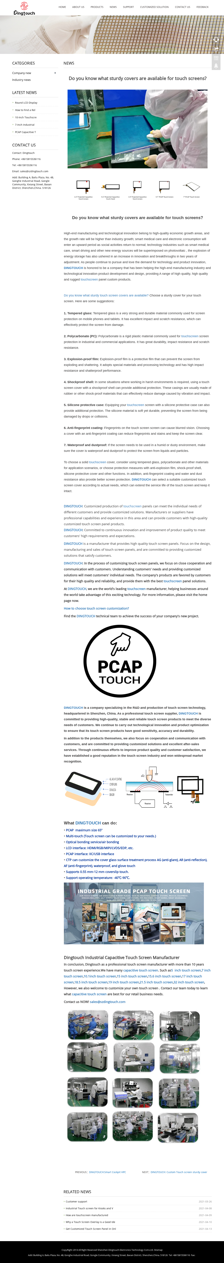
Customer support (76, 1201)
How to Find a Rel (25, 110)
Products (97, 7)
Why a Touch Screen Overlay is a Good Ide (90, 1222)
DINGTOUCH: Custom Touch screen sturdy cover (179, 1172)
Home (62, 7)
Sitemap (158, 1249)
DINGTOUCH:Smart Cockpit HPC (107, 1172)
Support (128, 7)
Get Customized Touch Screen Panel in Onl (91, 1228)
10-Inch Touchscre (26, 117)
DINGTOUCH (73, 268)
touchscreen (89, 279)
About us (78, 7)
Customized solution (154, 7)
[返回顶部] (216, 67)
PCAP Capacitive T (25, 132)
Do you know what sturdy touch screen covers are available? (106, 295)
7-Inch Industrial (24, 124)
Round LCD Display (26, 102)
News (113, 7)
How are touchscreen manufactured (87, 1215)
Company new (21, 73)
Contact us (182, 7)
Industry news (21, 80)
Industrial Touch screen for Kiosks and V (89, 1208)
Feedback (203, 7)
